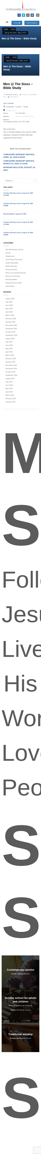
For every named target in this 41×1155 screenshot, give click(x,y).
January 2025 (10, 362)
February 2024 (10, 398)
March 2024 (9, 395)
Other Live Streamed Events (15, 273)
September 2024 (11, 375)
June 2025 (9, 345)
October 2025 (10, 332)
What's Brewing (11, 266)
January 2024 (10, 402)
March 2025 (9, 355)
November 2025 (11, 328)
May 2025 (9, 348)
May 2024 (9, 388)
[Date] (4, 106)
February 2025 (10, 358)
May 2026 (9, 308)
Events (7, 253)
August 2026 (9, 298)
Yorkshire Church (11, 94)
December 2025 (11, 325)
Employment (10, 256)
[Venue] (4, 110)
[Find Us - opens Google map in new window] (28, 15)
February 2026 (10, 318)
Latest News (9, 286)
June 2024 (9, 385)
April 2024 (9, 392)
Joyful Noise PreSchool (13, 259)
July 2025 (8, 342)
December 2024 (11, 365)
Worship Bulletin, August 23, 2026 (14, 214)
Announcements (11, 269)
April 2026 (9, 312)
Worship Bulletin (11, 279)
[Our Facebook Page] (19, 15)
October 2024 (10, 372)
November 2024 (11, 368)
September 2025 (11, 335)
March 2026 (9, 315)
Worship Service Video (13, 283)
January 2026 (10, 322)
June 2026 (9, 305)
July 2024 (8, 382)
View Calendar (8, 103)
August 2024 (9, 378)
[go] (35, 181)
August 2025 (9, 338)
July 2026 (8, 302)
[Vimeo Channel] (23, 15)
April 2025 (9, 352)
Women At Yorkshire (12, 276)
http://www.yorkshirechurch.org (24, 116)
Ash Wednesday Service (14, 249)
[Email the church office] (32, 15)
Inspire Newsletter (11, 263)
